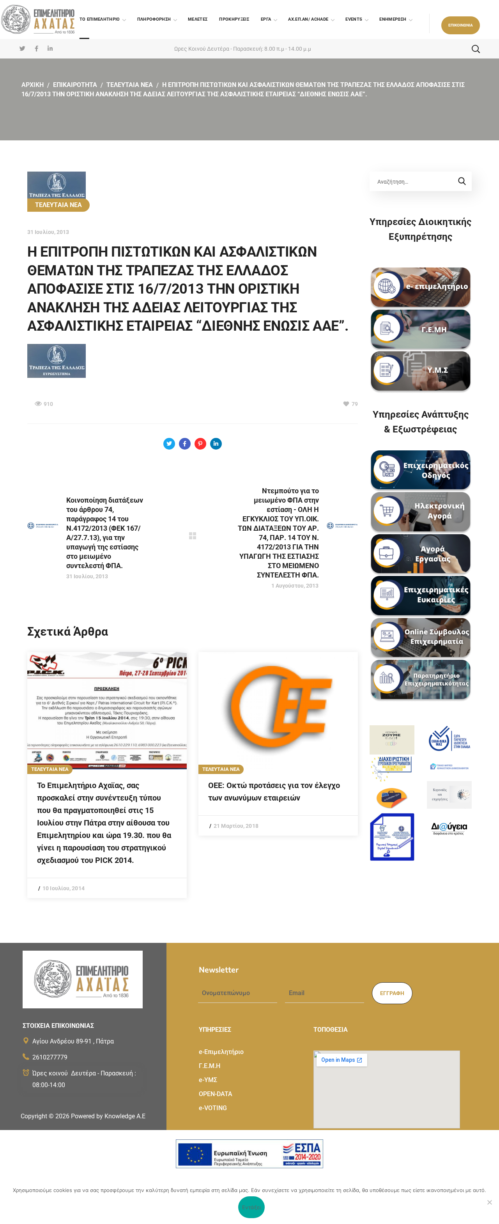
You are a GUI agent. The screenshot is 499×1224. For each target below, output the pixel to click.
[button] (460, 25)
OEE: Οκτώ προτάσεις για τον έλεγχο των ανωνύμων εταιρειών (274, 791)
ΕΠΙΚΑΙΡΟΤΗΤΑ (75, 85)
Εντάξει (251, 1207)
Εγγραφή (392, 993)
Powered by (108, 1116)
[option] (107, 775)
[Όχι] (489, 1202)
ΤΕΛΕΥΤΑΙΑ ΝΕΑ (129, 85)
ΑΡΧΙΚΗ (32, 85)
